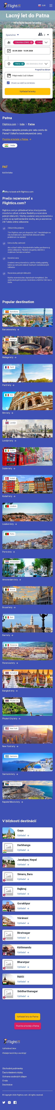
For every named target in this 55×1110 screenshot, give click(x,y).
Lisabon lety (8, 524)
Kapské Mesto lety (11, 802)
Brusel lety (7, 607)
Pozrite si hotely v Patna (15, 139)
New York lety (8, 746)
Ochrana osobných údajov (14, 1076)
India (22, 124)
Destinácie (7, 1085)
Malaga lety (7, 357)
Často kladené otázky (12, 1072)
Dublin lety (7, 468)
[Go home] (11, 1041)
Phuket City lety (9, 718)
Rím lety (6, 413)
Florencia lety (8, 663)
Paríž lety (6, 385)
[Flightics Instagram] (9, 1102)
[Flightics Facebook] (14, 1102)
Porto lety (7, 552)
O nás (5, 1080)
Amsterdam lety (10, 579)
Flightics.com (9, 124)
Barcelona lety (9, 329)
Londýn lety (7, 441)
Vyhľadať (21, 835)
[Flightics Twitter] (3, 1102)
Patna (31, 124)
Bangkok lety (8, 691)
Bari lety (6, 635)
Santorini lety (8, 774)
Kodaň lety (7, 496)
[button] (51, 5)
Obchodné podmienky (12, 1068)
